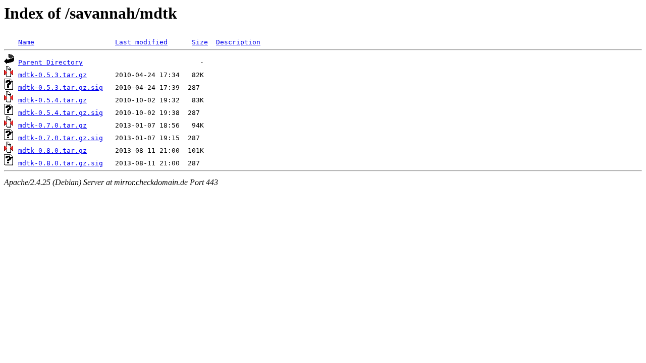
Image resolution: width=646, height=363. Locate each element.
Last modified (141, 42)
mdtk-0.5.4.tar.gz (52, 100)
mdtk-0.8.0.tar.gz (52, 150)
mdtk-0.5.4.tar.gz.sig (60, 112)
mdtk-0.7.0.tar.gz (52, 125)
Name (26, 42)
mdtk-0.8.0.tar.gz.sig (60, 163)
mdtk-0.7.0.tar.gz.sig (60, 138)
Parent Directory (50, 62)
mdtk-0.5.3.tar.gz (52, 75)
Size (200, 42)
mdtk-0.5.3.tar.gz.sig (60, 87)
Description (238, 42)
